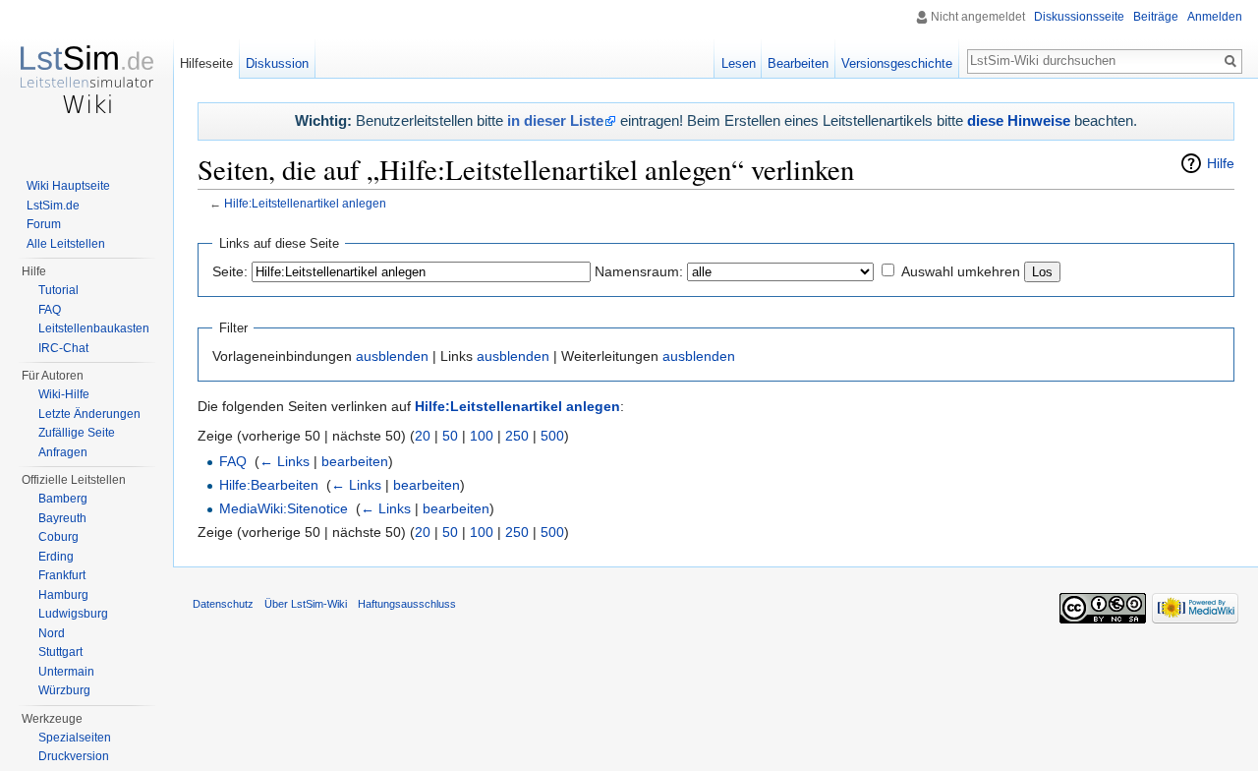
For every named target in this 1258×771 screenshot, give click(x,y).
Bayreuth (62, 518)
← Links (284, 461)
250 (517, 436)
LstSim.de (53, 205)
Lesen (738, 63)
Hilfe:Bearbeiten (268, 485)
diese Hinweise (1018, 120)
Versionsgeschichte (896, 63)
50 (450, 436)
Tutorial (58, 290)
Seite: (230, 271)
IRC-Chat (63, 348)
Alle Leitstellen (66, 244)
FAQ (233, 461)
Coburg (58, 537)
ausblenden (392, 356)
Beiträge (1155, 17)
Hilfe (1220, 163)
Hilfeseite (206, 63)
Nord (51, 633)
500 (552, 436)
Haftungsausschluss (407, 604)
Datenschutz (223, 604)
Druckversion (73, 756)
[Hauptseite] (86, 78)
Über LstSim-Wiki (305, 604)
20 (422, 436)
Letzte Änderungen (89, 414)
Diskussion (277, 63)
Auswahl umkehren (960, 271)
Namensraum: (639, 271)
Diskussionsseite (1079, 17)
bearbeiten (354, 461)
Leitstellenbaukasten (93, 328)
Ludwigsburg (73, 614)
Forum (44, 224)
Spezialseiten (74, 737)
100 (481, 436)
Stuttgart (60, 652)
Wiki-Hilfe (63, 394)
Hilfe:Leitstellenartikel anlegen (305, 203)
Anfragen (62, 452)
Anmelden (1214, 17)
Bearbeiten (798, 63)
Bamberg (62, 498)
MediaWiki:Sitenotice (283, 508)
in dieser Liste (555, 120)
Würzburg (64, 690)
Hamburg (63, 595)
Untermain (66, 672)
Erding (56, 556)
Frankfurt (62, 575)
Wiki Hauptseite (68, 186)
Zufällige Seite (76, 433)
